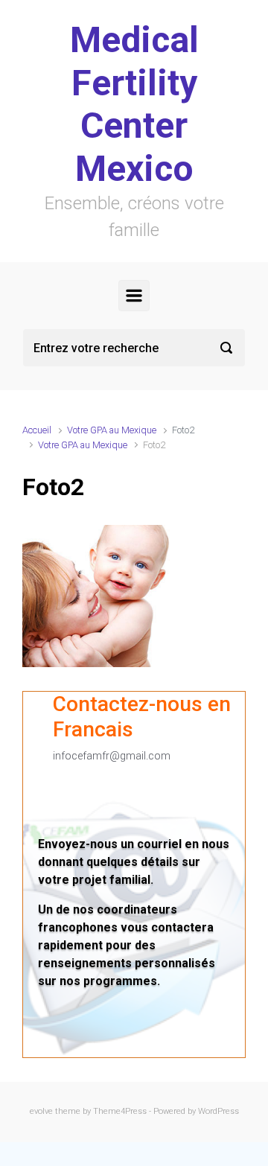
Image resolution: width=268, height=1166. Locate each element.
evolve (41, 1111)
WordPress (218, 1111)
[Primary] (134, 295)
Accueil (36, 430)
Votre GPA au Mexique (111, 430)
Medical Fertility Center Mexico (134, 104)
